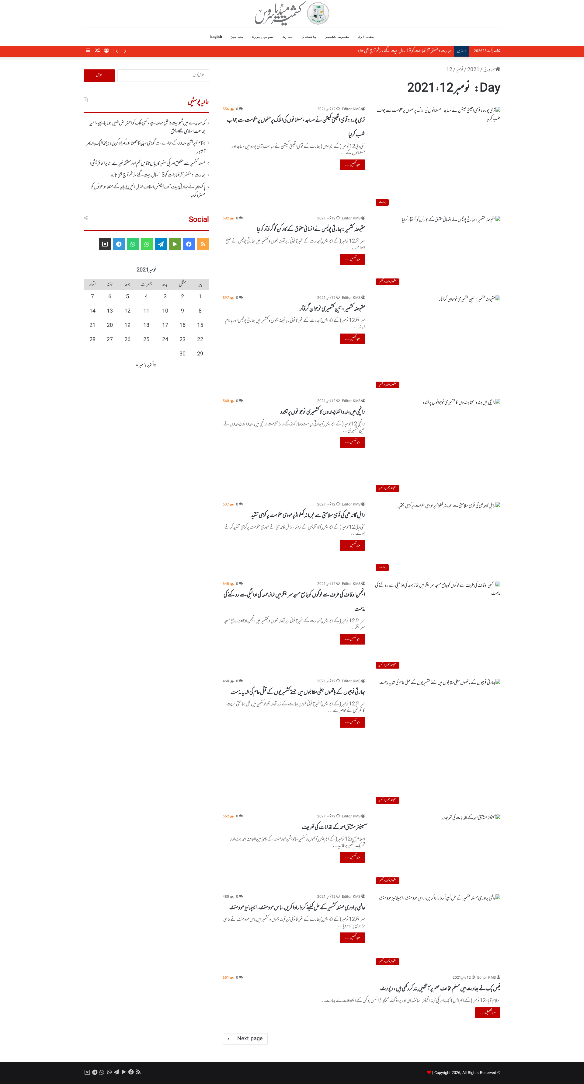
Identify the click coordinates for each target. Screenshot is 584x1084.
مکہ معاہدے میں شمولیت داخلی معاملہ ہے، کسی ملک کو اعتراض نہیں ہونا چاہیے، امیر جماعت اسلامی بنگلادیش (147, 127)
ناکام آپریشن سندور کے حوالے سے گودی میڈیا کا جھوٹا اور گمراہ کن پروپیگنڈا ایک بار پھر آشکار (146, 147)
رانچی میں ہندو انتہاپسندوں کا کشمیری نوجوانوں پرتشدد (322, 412)
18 (146, 325)
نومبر (459, 70)
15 (200, 325)
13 (110, 311)
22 (200, 339)
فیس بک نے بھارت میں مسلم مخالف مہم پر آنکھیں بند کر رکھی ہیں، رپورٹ (440, 988)
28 (92, 339)
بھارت (288, 36)
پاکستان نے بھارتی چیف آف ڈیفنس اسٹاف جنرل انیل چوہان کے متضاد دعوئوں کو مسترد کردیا (387, 51)
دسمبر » (141, 365)
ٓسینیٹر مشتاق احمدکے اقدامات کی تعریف (333, 827)
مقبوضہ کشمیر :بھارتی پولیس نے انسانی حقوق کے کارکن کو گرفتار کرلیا (311, 229)
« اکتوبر (152, 365)
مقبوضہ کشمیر (337, 36)
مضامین (237, 36)
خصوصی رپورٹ (263, 36)
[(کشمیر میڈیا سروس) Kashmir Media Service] (292, 13)
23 (182, 339)
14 (92, 311)
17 (165, 325)
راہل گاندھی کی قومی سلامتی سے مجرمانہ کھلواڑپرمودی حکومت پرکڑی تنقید (308, 515)
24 (165, 339)
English (216, 36)
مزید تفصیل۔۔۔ (352, 164)
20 (110, 325)
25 (146, 339)
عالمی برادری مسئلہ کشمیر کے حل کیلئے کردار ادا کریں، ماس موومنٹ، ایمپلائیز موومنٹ (297, 907)
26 (127, 339)
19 (127, 325)
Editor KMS (351, 109)
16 (182, 325)
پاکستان (309, 36)
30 (182, 354)
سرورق (489, 70)
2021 (473, 70)
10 (165, 311)
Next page (250, 1039)
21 (92, 325)
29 (200, 354)
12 (127, 311)
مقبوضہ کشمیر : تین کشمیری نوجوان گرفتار (332, 308)
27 (110, 339)
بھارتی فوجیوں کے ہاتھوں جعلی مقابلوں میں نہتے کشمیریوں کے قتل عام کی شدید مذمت (298, 692)
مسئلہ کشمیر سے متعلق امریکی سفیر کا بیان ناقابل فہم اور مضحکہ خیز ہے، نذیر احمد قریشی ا (147, 164)
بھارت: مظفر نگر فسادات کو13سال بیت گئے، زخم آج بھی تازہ (158, 175)
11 (146, 311)
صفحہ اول (366, 36)
